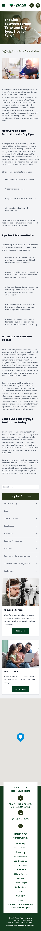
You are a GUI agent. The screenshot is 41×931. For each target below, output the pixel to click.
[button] (3, 5)
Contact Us (20, 689)
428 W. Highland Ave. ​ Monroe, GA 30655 (20, 805)
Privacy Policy (21, 922)
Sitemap (31, 922)
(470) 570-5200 (20, 818)
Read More (20, 631)
